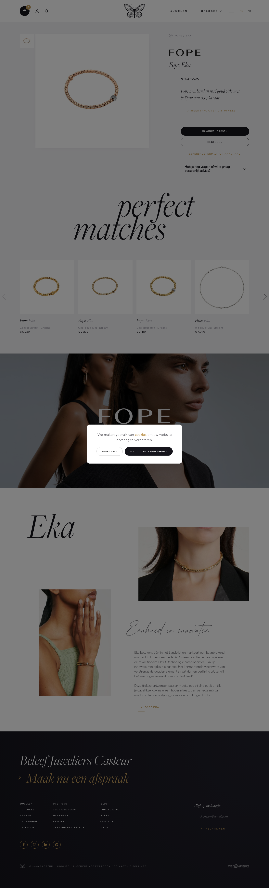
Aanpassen (109, 451)
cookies (141, 435)
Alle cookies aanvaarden (149, 451)
